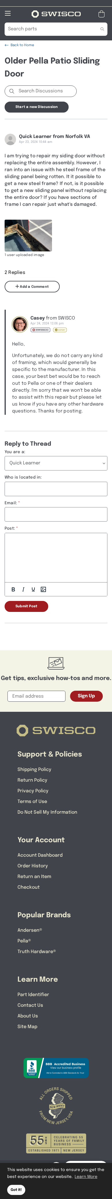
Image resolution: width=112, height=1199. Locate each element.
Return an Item (34, 876)
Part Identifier (33, 994)
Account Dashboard (40, 855)
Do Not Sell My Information (47, 812)
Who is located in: (23, 477)
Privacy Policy (33, 791)
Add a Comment (34, 287)
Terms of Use (32, 801)
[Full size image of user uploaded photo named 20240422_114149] (28, 235)
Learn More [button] (86, 1177)
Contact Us (30, 1005)
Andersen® (30, 930)
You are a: (15, 452)
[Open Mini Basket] (102, 14)
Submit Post (26, 606)
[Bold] (13, 589)
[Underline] (33, 589)
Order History (33, 866)
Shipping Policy (34, 769)
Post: (10, 528)
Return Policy (32, 780)
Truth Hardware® (37, 951)
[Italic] (23, 589)
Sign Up (86, 696)
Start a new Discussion (37, 107)
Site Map (27, 1026)
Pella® (24, 941)
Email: (11, 503)
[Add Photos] (43, 589)
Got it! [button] (16, 1190)
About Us (28, 1016)
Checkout (29, 887)
